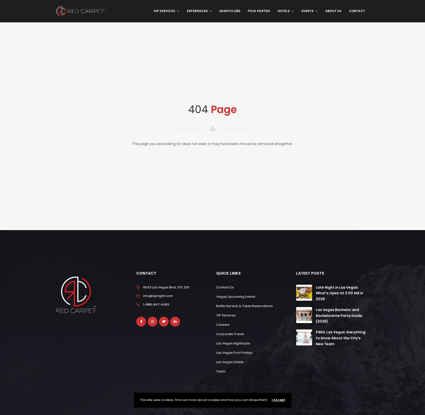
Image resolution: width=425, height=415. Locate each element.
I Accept (278, 400)
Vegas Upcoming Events (235, 296)
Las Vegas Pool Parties (234, 352)
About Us (333, 11)
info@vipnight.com (158, 296)
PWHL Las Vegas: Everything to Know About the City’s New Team (340, 338)
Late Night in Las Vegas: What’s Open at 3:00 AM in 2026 (339, 293)
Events (308, 11)
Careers (222, 324)
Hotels (284, 11)
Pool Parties (259, 11)
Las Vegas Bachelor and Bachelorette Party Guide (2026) (339, 315)
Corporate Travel (230, 334)
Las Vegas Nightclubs (233, 343)
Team (221, 371)
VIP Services (164, 11)
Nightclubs (230, 11)
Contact (357, 11)
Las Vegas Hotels (229, 362)
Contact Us (225, 287)
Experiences (197, 11)
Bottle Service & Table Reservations (244, 306)
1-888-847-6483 (156, 304)
